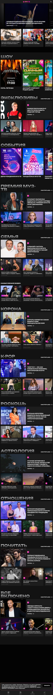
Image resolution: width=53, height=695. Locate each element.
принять (47, 685)
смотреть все (45, 98)
